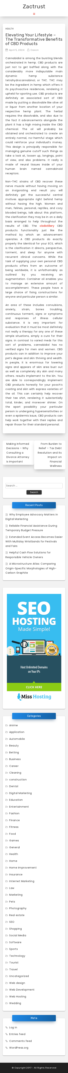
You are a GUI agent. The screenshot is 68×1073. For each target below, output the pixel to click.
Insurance (16, 874)
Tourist (14, 962)
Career (13, 766)
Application (16, 732)
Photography (18, 908)
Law (11, 888)
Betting (14, 752)
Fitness (14, 827)
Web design (17, 983)
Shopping (15, 929)
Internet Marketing (21, 881)
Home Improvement (23, 867)
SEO (12, 922)
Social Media (17, 935)
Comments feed (20, 1041)
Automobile (17, 739)
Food (12, 834)
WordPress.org (18, 1047)
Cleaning (15, 773)
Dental (13, 786)
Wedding (15, 1003)
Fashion (14, 813)
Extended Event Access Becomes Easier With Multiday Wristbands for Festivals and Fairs (34, 541)
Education (16, 800)
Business (15, 759)
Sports (13, 949)
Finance (14, 820)
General (14, 847)
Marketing (16, 895)
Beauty (14, 745)
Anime (13, 725)
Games (14, 840)
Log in (13, 1027)
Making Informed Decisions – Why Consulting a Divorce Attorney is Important (17, 452)
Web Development (22, 989)
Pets (12, 901)
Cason (34, 50)
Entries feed (17, 1034)
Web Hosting (17, 996)
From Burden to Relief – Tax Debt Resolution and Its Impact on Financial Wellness (50, 455)
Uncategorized (19, 976)
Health (9, 28)
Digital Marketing (20, 793)
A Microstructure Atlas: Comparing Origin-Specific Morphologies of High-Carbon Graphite (31, 568)
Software (15, 942)
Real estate (17, 915)
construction (18, 779)
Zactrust (34, 6)
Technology (17, 956)
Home (13, 861)
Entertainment (19, 807)
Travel (13, 969)
